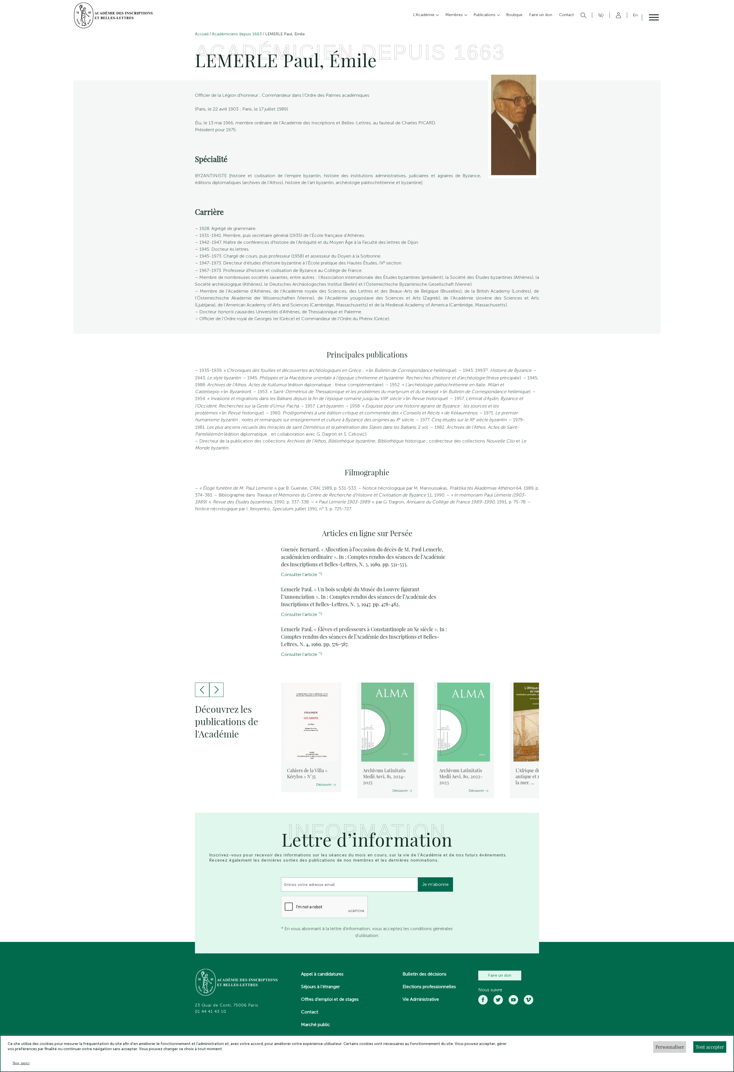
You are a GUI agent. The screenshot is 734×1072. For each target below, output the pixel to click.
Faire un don (499, 975)
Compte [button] (617, 15)
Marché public (315, 1024)
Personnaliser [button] (669, 1047)
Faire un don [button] (540, 14)
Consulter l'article (299, 574)
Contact (309, 1012)
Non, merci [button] (21, 1063)
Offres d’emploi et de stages (330, 999)
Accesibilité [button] (600, 15)
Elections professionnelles (429, 986)
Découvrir (323, 785)
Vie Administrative (421, 999)
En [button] (635, 15)
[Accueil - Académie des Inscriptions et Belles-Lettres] (237, 983)
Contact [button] (566, 14)
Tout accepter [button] (710, 1047)
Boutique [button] (514, 14)
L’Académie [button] (424, 14)
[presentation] (202, 690)
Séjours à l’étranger (320, 986)
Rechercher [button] (583, 15)
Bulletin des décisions (424, 974)
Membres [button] (454, 14)
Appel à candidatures (322, 974)
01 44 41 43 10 (210, 1012)
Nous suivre (490, 990)
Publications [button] (485, 14)
